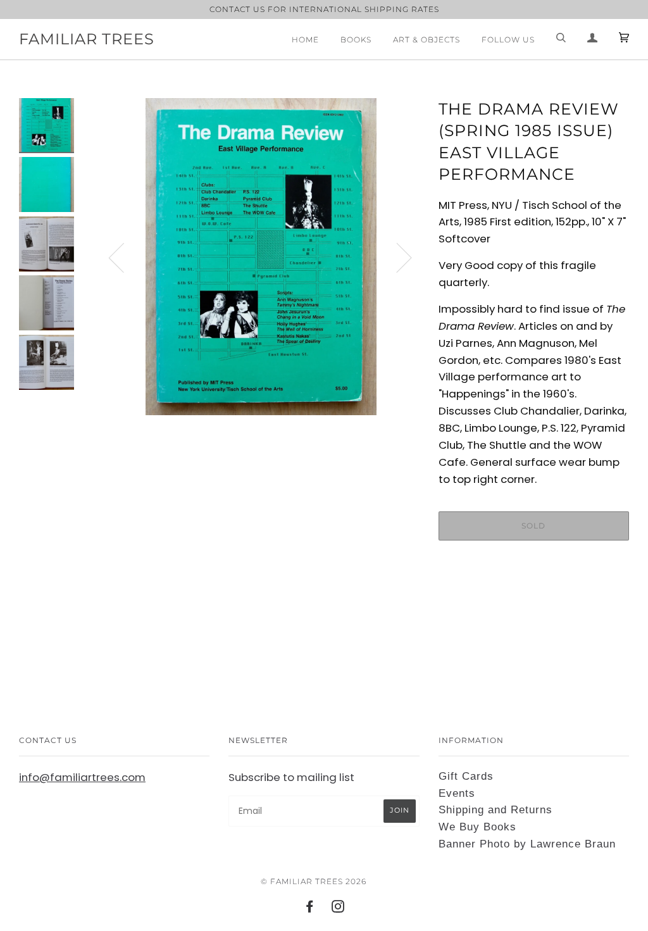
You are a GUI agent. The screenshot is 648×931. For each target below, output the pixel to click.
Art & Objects (426, 39)
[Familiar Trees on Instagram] (338, 908)
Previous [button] (124, 256)
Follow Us (508, 39)
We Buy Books (477, 827)
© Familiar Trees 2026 (313, 881)
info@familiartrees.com (82, 777)
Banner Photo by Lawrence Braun (527, 844)
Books (355, 39)
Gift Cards (466, 776)
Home (305, 39)
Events (457, 793)
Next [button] (396, 256)
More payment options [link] (533, 593)
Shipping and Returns (495, 810)
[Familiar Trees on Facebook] (309, 908)
